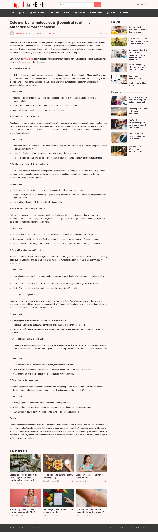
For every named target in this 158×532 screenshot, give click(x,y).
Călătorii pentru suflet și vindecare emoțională (138, 111)
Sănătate (81, 13)
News (67, 13)
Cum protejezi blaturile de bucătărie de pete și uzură (138, 29)
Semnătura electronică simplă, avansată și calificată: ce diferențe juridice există (138, 81)
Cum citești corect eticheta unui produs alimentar (58, 510)
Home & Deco (38, 13)
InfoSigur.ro (28, 59)
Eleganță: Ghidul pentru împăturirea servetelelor (137, 135)
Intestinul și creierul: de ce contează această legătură (22, 510)
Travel (112, 13)
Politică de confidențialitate (130, 528)
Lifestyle (55, 13)
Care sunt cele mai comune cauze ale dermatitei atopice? (90, 510)
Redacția (19, 33)
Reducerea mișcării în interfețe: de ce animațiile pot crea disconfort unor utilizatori (138, 55)
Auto (23, 13)
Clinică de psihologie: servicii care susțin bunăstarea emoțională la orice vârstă (23, 477)
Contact (124, 13)
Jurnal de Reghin (21, 528)
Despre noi (114, 528)
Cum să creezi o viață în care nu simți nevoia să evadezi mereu (138, 41)
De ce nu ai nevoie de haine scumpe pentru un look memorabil (138, 99)
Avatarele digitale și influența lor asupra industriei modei (137, 67)
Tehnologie (96, 13)
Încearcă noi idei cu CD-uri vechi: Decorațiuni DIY (137, 149)
